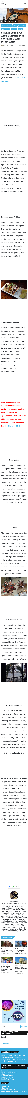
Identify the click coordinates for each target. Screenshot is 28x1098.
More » (22, 931)
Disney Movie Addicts (9, 1072)
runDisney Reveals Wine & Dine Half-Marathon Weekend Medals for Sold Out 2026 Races (6, 967)
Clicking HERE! (14, 426)
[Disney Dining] (5, 3)
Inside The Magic (7, 1079)
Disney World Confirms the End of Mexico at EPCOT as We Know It (7, 950)
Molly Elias (5, 45)
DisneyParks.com (9, 1061)
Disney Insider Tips (20, 26)
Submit (6, 1044)
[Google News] (14, 887)
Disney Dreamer (7, 1077)
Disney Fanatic (6, 1071)
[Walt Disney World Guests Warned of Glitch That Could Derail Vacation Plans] (21, 944)
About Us (4, 1088)
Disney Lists (6, 29)
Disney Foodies (7, 26)
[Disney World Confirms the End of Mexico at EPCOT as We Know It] (7, 944)
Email (3, 1037)
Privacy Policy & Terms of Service (14, 1091)
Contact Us (5, 1086)
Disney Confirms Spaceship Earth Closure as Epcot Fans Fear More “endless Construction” (21, 968)
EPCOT (14, 29)
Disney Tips (5, 1074)
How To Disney (7, 1076)
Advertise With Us (8, 1090)
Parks (20, 29)
